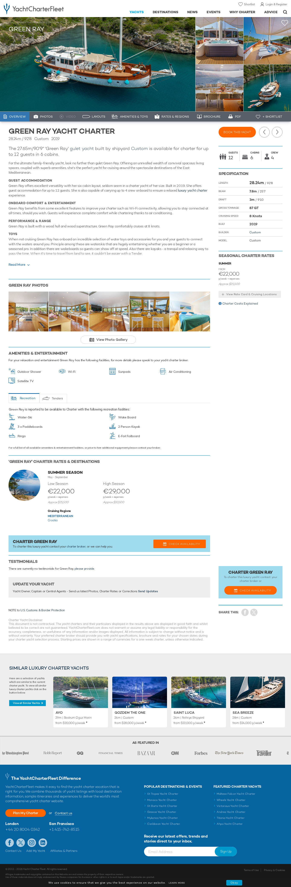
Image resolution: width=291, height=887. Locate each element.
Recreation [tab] (27, 398)
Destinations (166, 12)
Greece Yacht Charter (161, 812)
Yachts (137, 12)
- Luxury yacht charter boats (45, 8)
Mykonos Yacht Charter (162, 818)
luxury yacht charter (192, 190)
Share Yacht (254, 612)
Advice (271, 12)
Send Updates (148, 591)
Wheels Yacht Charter (231, 800)
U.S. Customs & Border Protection (42, 610)
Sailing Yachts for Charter (54, 22)
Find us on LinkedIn (43, 842)
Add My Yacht (35, 851)
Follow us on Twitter (20, 842)
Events (213, 12)
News (192, 12)
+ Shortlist (272, 116)
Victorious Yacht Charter (233, 806)
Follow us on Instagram (31, 842)
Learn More (177, 882)
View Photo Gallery (112, 339)
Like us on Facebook (9, 842)
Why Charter (242, 12)
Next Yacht (277, 132)
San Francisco (61, 823)
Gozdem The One (130, 712)
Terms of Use (251, 870)
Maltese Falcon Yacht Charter (236, 794)
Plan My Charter (25, 813)
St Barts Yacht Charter (162, 806)
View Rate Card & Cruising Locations (251, 294)
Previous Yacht (264, 132)
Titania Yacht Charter (230, 818)
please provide (84, 569)
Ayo (59, 712)
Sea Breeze (243, 712)
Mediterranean (60, 516)
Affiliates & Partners (63, 851)
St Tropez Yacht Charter (162, 794)
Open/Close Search (285, 12)
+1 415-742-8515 (64, 829)
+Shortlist (284, 23)
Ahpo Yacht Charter (230, 824)
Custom (139, 148)
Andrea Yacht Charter (231, 812)
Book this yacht (237, 132)
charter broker (76, 546)
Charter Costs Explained (240, 303)
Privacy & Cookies (274, 870)
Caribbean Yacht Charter (163, 824)
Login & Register (276, 4)
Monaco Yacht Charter (162, 800)
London (12, 823)
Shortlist (249, 4)
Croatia (53, 520)
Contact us (63, 813)
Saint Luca (184, 712)
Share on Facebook (245, 612)
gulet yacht (82, 148)
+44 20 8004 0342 (22, 829)
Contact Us (13, 851)
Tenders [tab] (57, 398)
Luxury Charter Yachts (22, 22)
